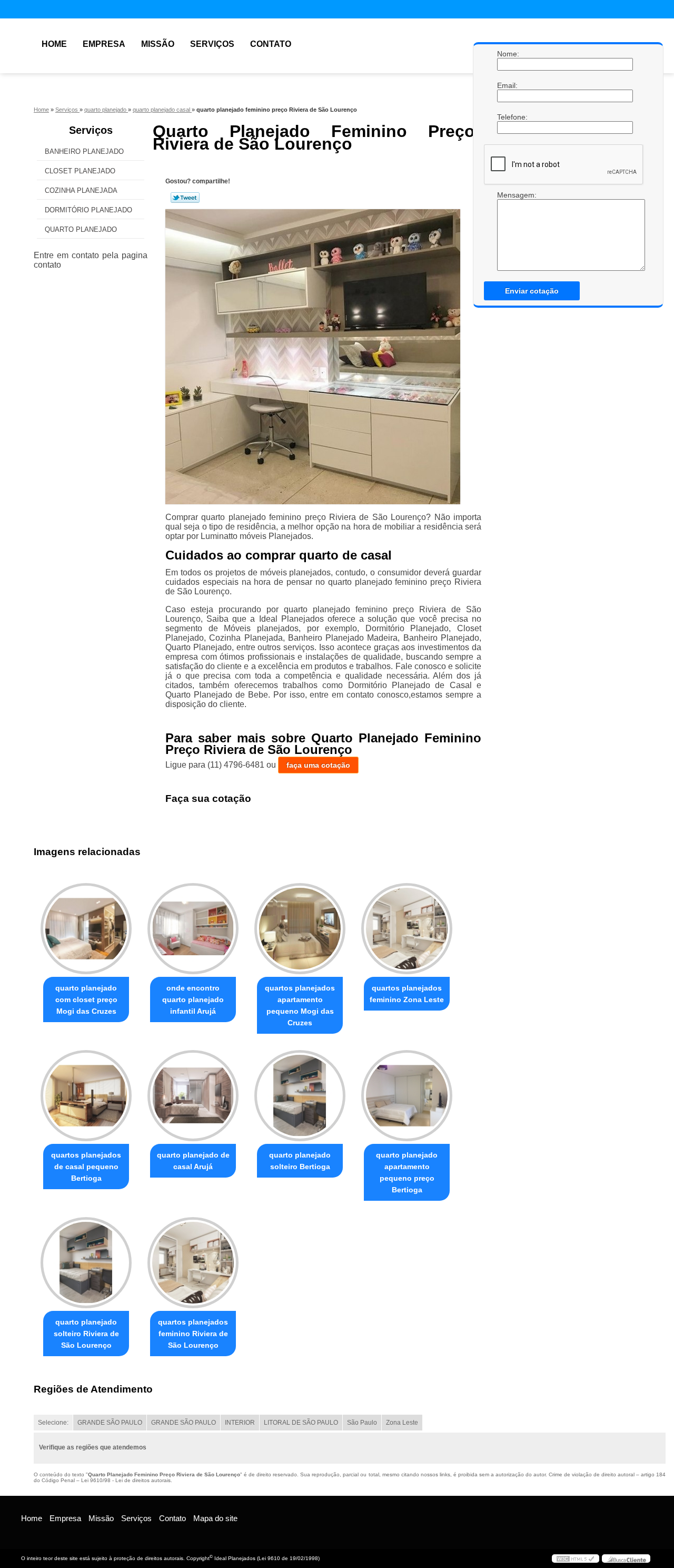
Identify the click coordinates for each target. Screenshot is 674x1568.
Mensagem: (507, 195)
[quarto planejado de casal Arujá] (193, 1095)
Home (54, 44)
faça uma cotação (318, 765)
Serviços (212, 44)
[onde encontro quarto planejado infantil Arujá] (193, 928)
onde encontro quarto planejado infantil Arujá (193, 999)
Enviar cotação (532, 291)
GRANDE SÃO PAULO (109, 1422)
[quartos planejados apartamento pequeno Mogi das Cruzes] (299, 928)
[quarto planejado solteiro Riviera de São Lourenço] (86, 1262)
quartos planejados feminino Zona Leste (407, 994)
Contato (270, 44)
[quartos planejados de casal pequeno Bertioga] (86, 1095)
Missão (157, 44)
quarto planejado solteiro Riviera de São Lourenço (86, 1333)
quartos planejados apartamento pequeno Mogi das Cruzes (300, 1005)
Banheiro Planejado (84, 151)
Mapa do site (215, 1518)
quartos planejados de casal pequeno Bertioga (86, 1166)
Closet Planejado (80, 171)
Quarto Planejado (81, 229)
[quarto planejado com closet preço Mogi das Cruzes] (86, 928)
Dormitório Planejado (88, 210)
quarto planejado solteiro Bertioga (300, 1161)
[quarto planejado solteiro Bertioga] (299, 1095)
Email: (507, 85)
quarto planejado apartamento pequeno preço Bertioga (407, 1172)
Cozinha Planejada (81, 190)
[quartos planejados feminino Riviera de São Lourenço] (193, 1262)
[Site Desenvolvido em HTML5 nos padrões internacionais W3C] (575, 1558)
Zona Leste (402, 1422)
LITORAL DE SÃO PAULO (301, 1422)
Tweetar (185, 197)
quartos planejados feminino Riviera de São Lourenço (193, 1333)
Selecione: (53, 1422)
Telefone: (507, 117)
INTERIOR (240, 1422)
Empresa (104, 44)
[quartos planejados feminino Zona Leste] (406, 928)
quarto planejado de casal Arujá (193, 1161)
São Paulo (362, 1422)
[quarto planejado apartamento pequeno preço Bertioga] (406, 1095)
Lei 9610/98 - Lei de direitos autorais (126, 1480)
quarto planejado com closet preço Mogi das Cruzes (86, 999)
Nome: (507, 54)
